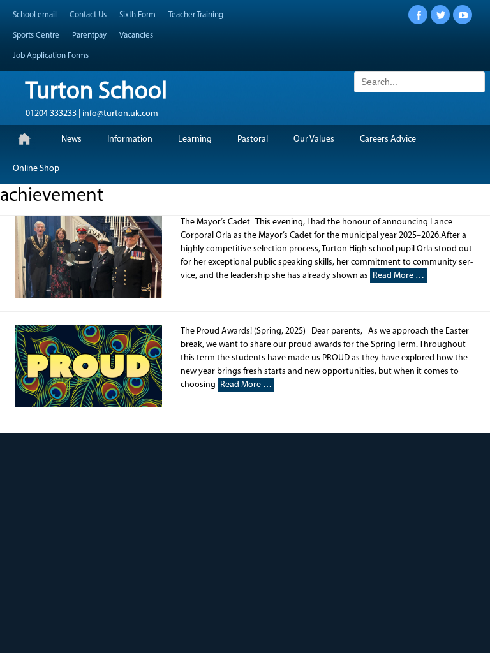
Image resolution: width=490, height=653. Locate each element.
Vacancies (136, 35)
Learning (195, 139)
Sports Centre (36, 35)
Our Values (313, 139)
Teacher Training (195, 15)
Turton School (96, 92)
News (71, 139)
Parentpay (89, 35)
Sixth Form (137, 15)
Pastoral (252, 139)
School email (35, 15)
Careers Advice (388, 139)
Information (129, 139)
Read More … (398, 276)
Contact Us (88, 15)
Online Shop (36, 168)
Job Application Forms (51, 56)
